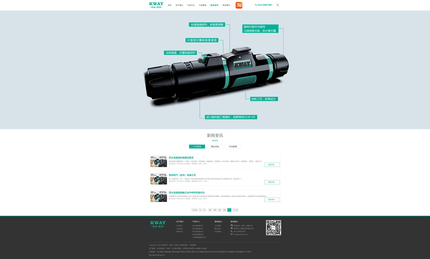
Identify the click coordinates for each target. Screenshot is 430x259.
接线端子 (191, 21)
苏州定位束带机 (185, 252)
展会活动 (214, 21)
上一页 (195, 210)
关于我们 (179, 5)
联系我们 (226, 5)
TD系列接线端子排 (199, 237)
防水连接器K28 (197, 234)
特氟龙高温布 (204, 252)
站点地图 (160, 252)
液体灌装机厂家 (223, 252)
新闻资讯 (215, 5)
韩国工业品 (195, 252)
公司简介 (179, 17)
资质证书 (179, 25)
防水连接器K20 (197, 231)
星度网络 (193, 245)
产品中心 (191, 5)
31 (219, 210)
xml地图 (204, 248)
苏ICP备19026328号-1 (157, 255)
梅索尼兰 (232, 252)
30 (215, 210)
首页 (170, 5)
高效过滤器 (176, 252)
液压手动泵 (213, 252)
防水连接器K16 (197, 228)
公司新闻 (214, 17)
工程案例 (202, 5)
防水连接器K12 (197, 226)
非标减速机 (167, 252)
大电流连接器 (191, 25)
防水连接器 (191, 17)
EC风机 (248, 252)
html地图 (197, 248)
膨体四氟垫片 (240, 252)
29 (210, 210)
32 (224, 210)
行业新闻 (214, 25)
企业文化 (179, 21)
